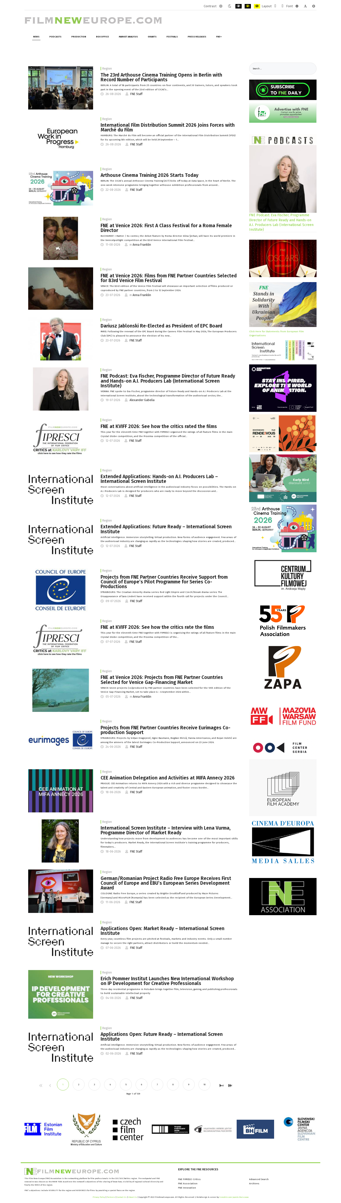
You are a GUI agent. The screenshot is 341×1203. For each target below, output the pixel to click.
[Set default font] (305, 6)
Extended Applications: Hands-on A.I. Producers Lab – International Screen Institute (159, 479)
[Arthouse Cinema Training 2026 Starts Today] (60, 188)
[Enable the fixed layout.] (275, 6)
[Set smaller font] (297, 6)
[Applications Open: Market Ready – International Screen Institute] (60, 941)
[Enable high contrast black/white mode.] (238, 6)
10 (204, 1084)
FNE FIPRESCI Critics (189, 1179)
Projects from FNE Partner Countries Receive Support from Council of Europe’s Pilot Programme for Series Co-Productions (164, 582)
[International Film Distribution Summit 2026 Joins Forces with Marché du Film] (60, 137)
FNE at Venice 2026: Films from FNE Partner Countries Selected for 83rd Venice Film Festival (169, 278)
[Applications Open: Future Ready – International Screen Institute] (60, 1047)
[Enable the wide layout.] (282, 6)
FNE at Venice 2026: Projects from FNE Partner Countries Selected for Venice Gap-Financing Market (162, 679)
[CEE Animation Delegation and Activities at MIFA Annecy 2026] (60, 790)
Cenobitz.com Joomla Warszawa (234, 1197)
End (229, 1085)
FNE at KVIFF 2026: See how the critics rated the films (159, 426)
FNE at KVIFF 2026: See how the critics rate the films (157, 627)
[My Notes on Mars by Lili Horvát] (60, 288)
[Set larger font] (314, 6)
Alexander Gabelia (142, 400)
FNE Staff (136, 94)
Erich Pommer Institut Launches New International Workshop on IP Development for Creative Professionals (167, 981)
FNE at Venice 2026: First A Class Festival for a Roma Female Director (166, 228)
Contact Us (122, 1197)
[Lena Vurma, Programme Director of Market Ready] (60, 840)
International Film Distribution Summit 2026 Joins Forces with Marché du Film (168, 127)
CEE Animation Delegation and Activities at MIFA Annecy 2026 (168, 777)
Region (107, 68)
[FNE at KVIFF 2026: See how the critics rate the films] (60, 640)
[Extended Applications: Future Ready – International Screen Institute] (60, 539)
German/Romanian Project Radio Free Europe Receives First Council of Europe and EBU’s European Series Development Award (166, 883)
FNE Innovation (187, 1187)
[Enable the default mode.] (221, 6)
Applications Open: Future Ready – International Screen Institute (162, 1036)
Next (220, 1085)
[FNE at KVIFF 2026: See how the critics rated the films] (60, 439)
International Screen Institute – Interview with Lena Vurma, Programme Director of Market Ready (166, 830)
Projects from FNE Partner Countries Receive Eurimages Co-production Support (165, 730)
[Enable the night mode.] (229, 6)
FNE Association (187, 1183)
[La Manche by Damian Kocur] (60, 690)
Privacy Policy (99, 1197)
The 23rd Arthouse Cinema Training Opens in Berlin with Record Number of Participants (161, 77)
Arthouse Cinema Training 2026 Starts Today (149, 175)
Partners (111, 1197)
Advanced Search (259, 1179)
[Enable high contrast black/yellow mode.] (247, 6)
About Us (132, 1197)
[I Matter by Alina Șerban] (60, 238)
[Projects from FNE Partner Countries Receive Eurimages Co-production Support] (60, 740)
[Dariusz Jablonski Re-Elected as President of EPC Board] (60, 338)
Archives (254, 1183)
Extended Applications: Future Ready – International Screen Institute (166, 529)
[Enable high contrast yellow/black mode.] (257, 6)
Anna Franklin (142, 244)
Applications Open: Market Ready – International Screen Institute (162, 931)
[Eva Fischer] (60, 388)
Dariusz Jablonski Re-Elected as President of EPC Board (161, 326)
